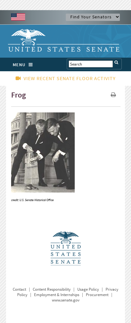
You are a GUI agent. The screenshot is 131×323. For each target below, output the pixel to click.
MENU (19, 64)
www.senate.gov (65, 300)
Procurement (97, 294)
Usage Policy (88, 289)
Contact (19, 289)
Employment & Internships (56, 294)
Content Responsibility (52, 289)
